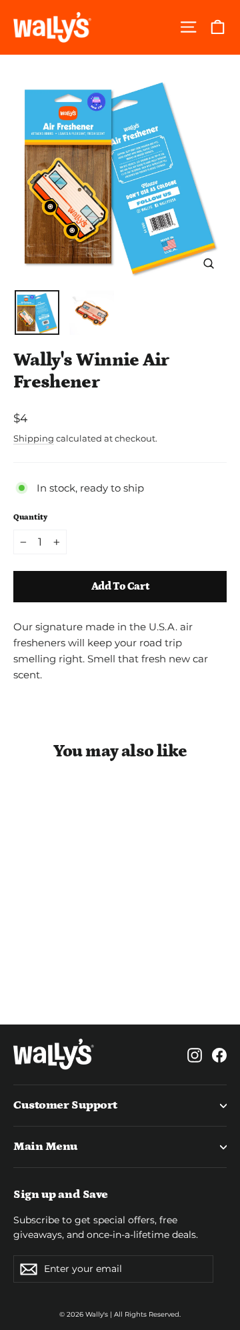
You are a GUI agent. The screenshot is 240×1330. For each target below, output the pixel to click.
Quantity (30, 517)
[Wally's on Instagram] (194, 1055)
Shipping (33, 439)
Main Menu (45, 1146)
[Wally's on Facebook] (219, 1055)
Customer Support (65, 1105)
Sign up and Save (60, 1194)
